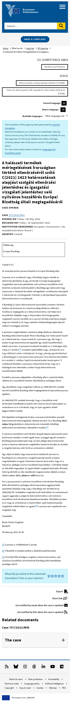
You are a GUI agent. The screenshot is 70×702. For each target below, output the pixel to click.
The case (13, 640)
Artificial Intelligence (54, 683)
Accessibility (54, 679)
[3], (36, 506)
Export (59, 591)
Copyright (9, 687)
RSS (64, 687)
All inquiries (43, 48)
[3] (3, 557)
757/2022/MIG (16, 215)
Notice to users (16, 679)
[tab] (35, 640)
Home (5, 48)
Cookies (40, 687)
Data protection (35, 679)
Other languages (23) (55, 116)
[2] (3, 550)
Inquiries (30, 48)
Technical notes (12, 683)
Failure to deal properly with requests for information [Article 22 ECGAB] (36, 92)
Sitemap (53, 687)
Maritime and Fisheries (54, 66)
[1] (3, 544)
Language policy (32, 683)
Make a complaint (35, 39)
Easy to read (25, 687)
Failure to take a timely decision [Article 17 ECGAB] (42, 82)
